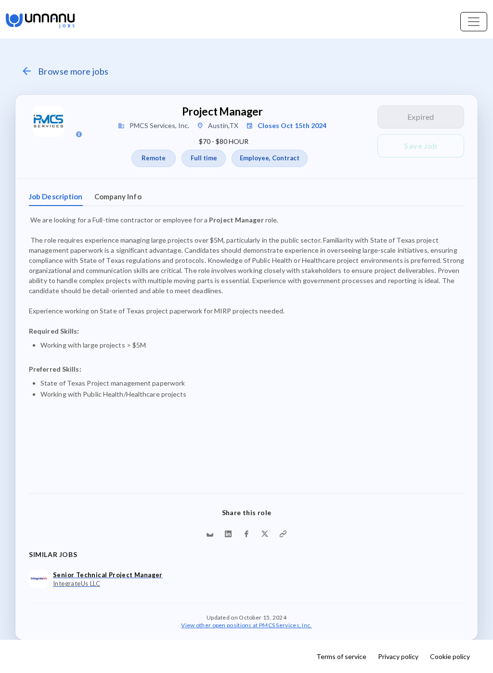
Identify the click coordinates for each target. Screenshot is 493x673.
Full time (204, 158)
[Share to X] (265, 534)
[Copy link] (283, 534)
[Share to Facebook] (246, 534)
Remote (154, 158)
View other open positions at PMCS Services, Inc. (246, 624)
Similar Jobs (53, 554)
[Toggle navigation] (473, 21)
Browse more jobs (73, 71)
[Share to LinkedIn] (228, 534)
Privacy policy (398, 656)
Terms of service (341, 656)
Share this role (247, 512)
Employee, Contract (269, 158)
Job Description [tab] (56, 196)
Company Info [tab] (118, 196)
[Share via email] (210, 534)
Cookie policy (450, 656)
